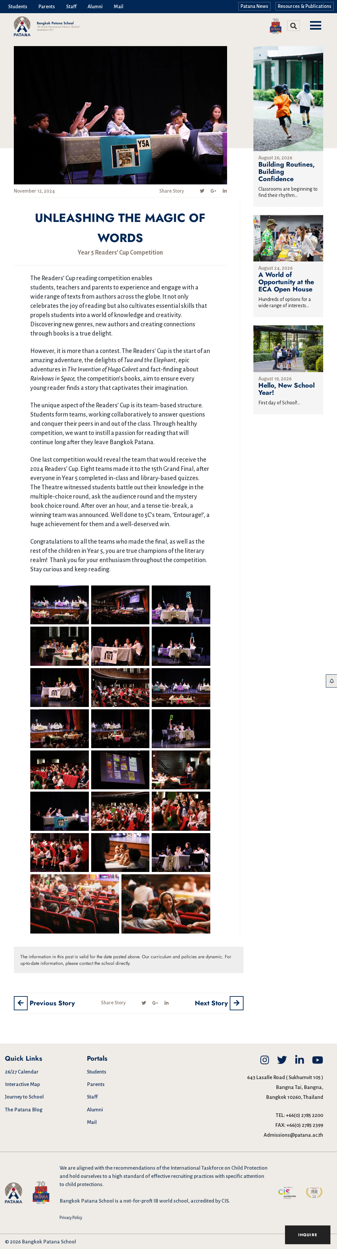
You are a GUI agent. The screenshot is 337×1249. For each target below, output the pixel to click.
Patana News (254, 6)
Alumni (95, 6)
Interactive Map (22, 1084)
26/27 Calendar (22, 1071)
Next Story (212, 1003)
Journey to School (24, 1097)
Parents (47, 6)
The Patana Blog (23, 1109)
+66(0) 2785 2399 (305, 1125)
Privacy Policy (71, 1217)
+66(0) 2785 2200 (304, 1115)
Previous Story (51, 1003)
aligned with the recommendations (115, 1168)
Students (17, 6)
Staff (71, 6)
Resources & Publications (304, 6)
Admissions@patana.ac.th (293, 1135)
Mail (118, 6)
